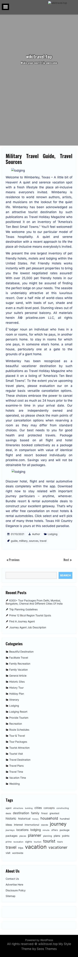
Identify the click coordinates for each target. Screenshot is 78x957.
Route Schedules (19, 729)
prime (9, 841)
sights (28, 841)
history (35, 819)
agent (8, 808)
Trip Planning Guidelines (23, 609)
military (23, 540)
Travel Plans (16, 765)
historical (24, 818)
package (64, 830)
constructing (62, 808)
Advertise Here (14, 884)
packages (12, 835)
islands (44, 825)
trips (20, 847)
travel (43, 540)
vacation (36, 846)
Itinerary (14, 699)
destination (21, 813)
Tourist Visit (16, 753)
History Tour (16, 687)
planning (47, 836)
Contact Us (12, 878)
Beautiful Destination (21, 651)
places (22, 836)
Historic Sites (17, 681)
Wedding (14, 783)
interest (18, 824)
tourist (49, 841)
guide (14, 540)
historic (11, 818)
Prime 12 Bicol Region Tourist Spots (30, 615)
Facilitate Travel (18, 657)
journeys (10, 830)
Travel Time (16, 771)
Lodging (53, 534)
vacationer (57, 847)
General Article (17, 675)
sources (33, 540)
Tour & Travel (17, 735)
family (35, 813)
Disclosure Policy (16, 890)
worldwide (17, 853)
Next (66, 560)
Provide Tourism (18, 717)
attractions (18, 808)
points (65, 835)
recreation (18, 842)
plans (57, 835)
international (32, 824)
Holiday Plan (16, 693)
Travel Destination (19, 759)
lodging (35, 830)
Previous (14, 560)
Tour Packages (18, 741)
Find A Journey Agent (22, 621)
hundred (64, 818)
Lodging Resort (18, 711)
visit (8, 852)
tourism (37, 842)
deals (8, 813)
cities (38, 808)
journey (58, 823)
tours (60, 841)
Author (36, 534)
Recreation (15, 723)
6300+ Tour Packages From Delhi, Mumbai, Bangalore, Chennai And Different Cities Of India (34, 602)
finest (44, 813)
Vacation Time (17, 777)
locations (22, 830)
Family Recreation (19, 663)
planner (34, 835)
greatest (54, 813)
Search (65, 575)
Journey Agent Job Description (27, 627)
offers (54, 830)
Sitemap (10, 896)
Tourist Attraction (19, 747)
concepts (49, 807)
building (29, 808)
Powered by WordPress (39, 940)
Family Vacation (18, 669)
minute (46, 830)
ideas (9, 824)
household (49, 818)
